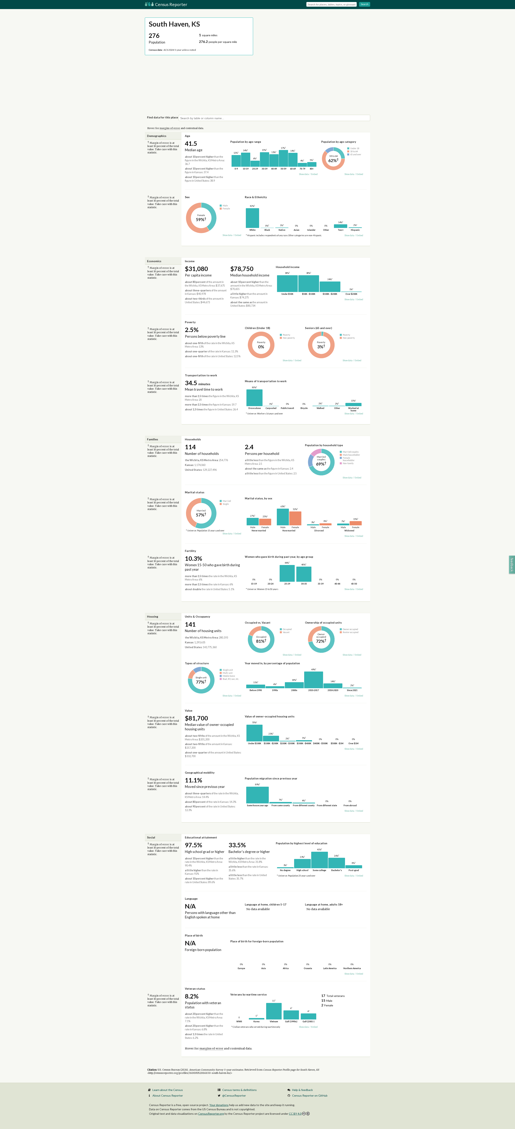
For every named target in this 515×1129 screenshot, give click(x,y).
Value (188, 710)
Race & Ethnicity (256, 197)
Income (190, 261)
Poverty (190, 322)
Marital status (194, 492)
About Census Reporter (167, 1095)
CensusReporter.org (211, 1113)
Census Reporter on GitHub (310, 1095)
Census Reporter (170, 4)
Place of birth (194, 935)
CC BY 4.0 (295, 1113)
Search (364, 4)
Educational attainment (201, 837)
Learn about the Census (167, 1090)
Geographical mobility (199, 772)
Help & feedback (302, 1090)
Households (193, 439)
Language (191, 898)
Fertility (190, 551)
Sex (187, 197)
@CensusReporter (234, 1095)
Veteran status (195, 988)
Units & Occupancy (197, 616)
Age (187, 136)
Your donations (219, 1105)
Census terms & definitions (239, 1090)
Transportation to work (201, 375)
